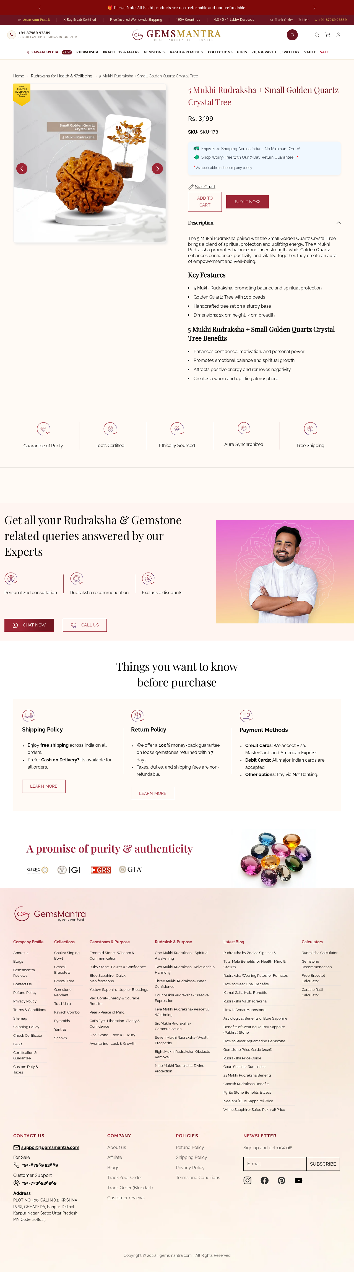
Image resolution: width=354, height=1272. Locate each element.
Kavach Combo (67, 1012)
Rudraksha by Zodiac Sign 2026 (249, 953)
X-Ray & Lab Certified (80, 19)
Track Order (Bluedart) (130, 1187)
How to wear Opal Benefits (246, 984)
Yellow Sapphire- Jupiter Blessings (119, 990)
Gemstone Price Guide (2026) (247, 1050)
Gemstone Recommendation (317, 964)
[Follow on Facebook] (265, 1180)
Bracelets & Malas (121, 52)
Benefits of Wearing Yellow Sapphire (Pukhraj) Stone (254, 1030)
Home (18, 76)
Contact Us (22, 984)
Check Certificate (27, 1035)
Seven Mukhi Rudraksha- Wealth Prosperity (182, 1040)
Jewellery (290, 52)
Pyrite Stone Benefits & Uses (247, 1092)
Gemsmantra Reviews (24, 973)
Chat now (34, 625)
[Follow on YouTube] (299, 1180)
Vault (310, 52)
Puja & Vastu (263, 52)
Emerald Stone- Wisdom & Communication (112, 955)
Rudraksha (87, 52)
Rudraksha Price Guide (242, 1058)
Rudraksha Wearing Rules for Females (255, 975)
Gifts (242, 52)
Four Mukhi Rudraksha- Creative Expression (182, 998)
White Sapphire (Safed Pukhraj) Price (254, 1110)
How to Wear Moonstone (244, 1010)
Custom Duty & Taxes (25, 1069)
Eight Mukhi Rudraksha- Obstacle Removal (182, 1054)
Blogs (18, 961)
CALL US (90, 625)
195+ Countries (188, 19)
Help (305, 20)
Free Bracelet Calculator (313, 978)
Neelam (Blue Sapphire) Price (248, 1101)
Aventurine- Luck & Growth (113, 1043)
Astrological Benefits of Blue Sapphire (255, 1018)
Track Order (284, 20)
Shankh (60, 1038)
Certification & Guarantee (25, 1055)
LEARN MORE (44, 786)
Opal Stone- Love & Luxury (112, 1035)
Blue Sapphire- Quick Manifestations (108, 978)
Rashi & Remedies (187, 52)
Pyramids (62, 1021)
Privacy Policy (25, 1001)
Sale (324, 52)
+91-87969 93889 (40, 1164)
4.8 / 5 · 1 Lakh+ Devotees (234, 19)
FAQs (17, 1044)
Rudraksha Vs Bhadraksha (245, 1001)
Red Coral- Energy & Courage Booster (114, 1001)
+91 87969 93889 (333, 20)
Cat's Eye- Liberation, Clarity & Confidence (115, 1023)
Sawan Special (51, 52)
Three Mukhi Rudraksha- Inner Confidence (180, 984)
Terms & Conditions (29, 1010)
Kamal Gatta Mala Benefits (245, 993)
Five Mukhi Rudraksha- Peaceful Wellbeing (182, 1012)
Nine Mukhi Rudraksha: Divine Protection (179, 1068)
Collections (220, 52)
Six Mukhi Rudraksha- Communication (173, 1026)
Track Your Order (124, 1177)
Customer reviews (126, 1197)
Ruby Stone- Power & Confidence (118, 967)
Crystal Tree (64, 981)
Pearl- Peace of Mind (107, 1012)
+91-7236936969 (39, 1182)
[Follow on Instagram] (247, 1180)
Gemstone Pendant (63, 992)
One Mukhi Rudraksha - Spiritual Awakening (182, 955)
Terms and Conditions (198, 1177)
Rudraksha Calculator (320, 953)
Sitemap (20, 1018)
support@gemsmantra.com (50, 1147)
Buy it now (247, 201)
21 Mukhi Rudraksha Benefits (247, 1075)
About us (20, 953)
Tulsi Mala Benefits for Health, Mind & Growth (254, 964)
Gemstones (155, 52)
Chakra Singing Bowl (67, 955)
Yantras (60, 1029)
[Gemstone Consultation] (292, 34)
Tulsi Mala (62, 1004)
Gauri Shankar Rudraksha (244, 1067)
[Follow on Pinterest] (281, 1180)
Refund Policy (25, 993)
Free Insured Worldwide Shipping (136, 19)
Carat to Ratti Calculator (312, 992)
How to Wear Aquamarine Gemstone (254, 1041)
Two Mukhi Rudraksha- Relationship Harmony (185, 970)
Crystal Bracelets (62, 970)
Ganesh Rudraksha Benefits (246, 1084)
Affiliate (114, 1157)
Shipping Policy (26, 1027)
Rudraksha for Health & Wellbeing (61, 76)
